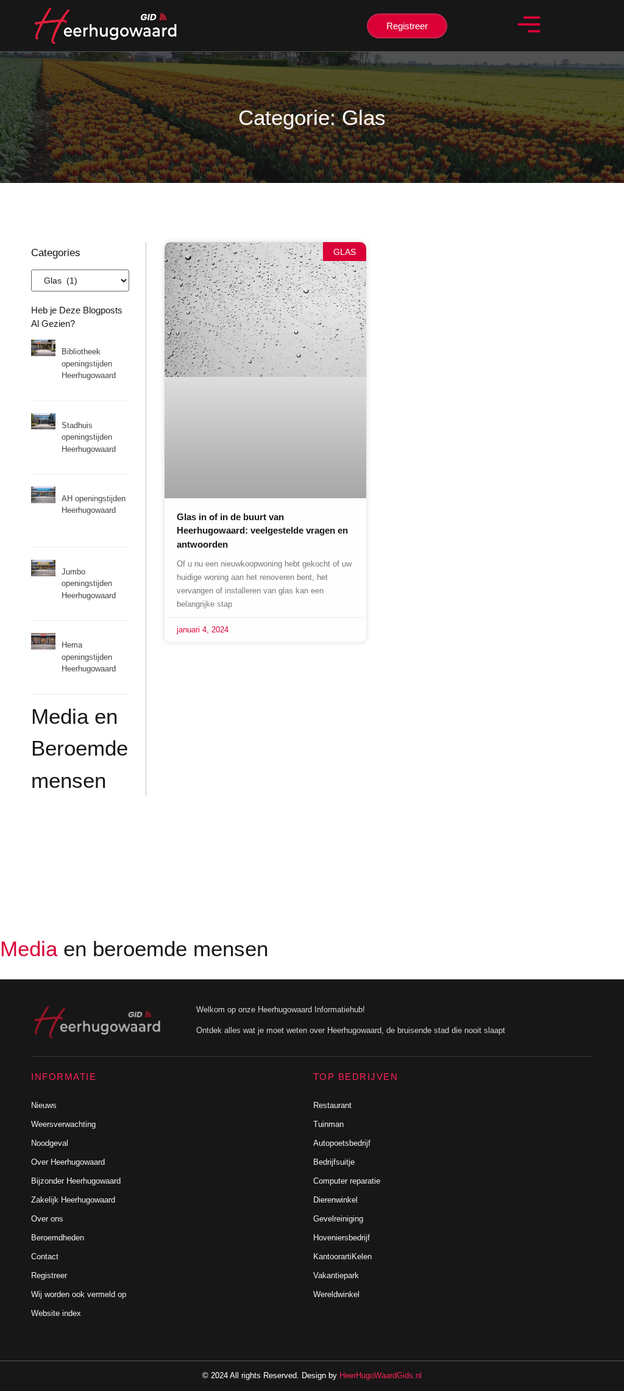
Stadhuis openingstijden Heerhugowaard (89, 437)
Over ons (47, 1218)
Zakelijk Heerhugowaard (73, 1199)
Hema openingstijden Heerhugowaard (89, 656)
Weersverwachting (63, 1124)
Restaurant (332, 1105)
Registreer (49, 1275)
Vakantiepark (336, 1275)
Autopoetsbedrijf (341, 1143)
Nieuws (44, 1105)
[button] (529, 26)
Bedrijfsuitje (334, 1162)
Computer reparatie (346, 1180)
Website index (56, 1313)
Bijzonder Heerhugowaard (76, 1180)
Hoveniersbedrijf (341, 1237)
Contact (44, 1256)
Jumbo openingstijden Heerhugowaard (89, 583)
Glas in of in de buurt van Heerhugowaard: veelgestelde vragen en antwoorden (262, 530)
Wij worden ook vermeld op (78, 1294)
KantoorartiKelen (342, 1256)
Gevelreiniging (338, 1218)
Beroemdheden (57, 1237)
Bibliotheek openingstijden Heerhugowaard (89, 363)
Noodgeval (49, 1143)
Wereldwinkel (336, 1294)
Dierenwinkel (335, 1199)
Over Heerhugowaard (68, 1162)
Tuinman (328, 1124)
